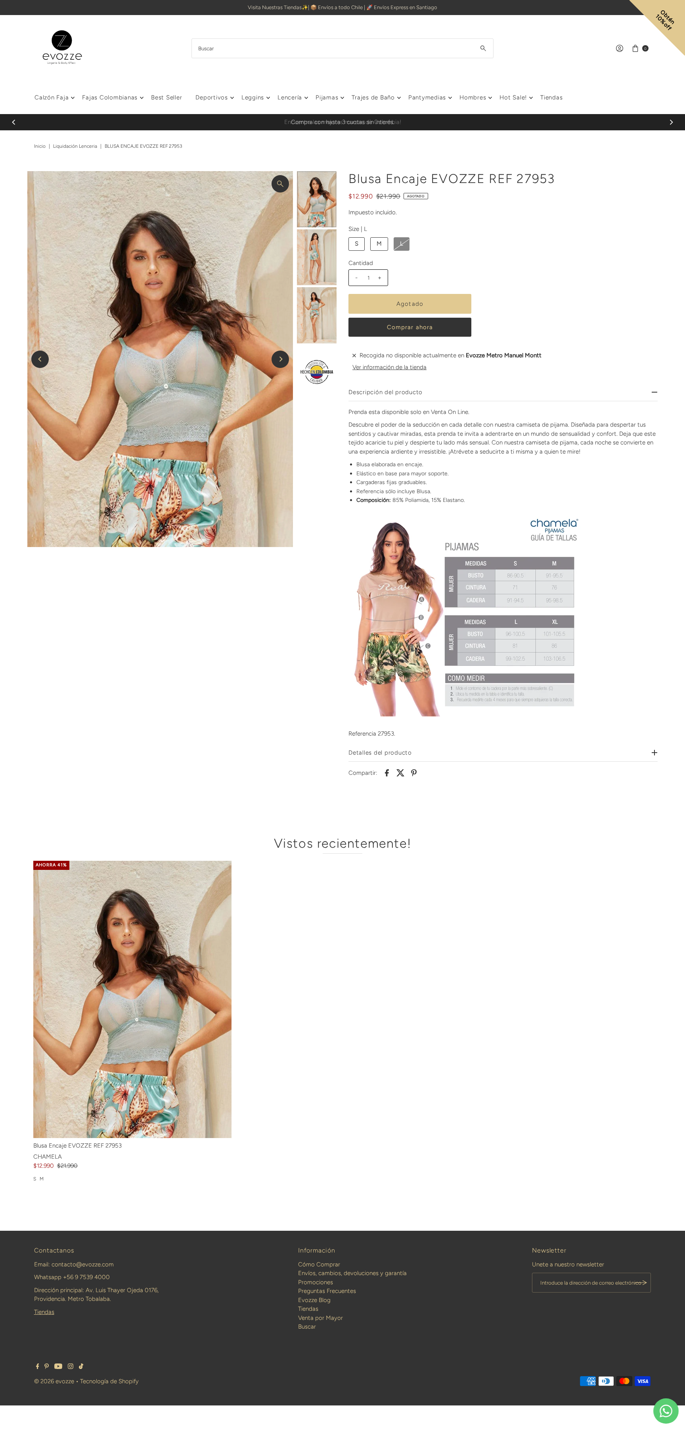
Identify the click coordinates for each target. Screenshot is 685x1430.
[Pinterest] (46, 1367)
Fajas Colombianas (110, 97)
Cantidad (360, 263)
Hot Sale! (513, 97)
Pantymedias (427, 97)
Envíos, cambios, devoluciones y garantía (352, 1273)
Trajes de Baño (373, 97)
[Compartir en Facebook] (387, 772)
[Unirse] (641, 1283)
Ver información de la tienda (389, 367)
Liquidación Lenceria (75, 146)
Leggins (252, 97)
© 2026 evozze (54, 1381)
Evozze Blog (314, 1300)
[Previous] (14, 122)
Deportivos (211, 97)
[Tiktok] (81, 1367)
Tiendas (551, 97)
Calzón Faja (51, 97)
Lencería (289, 97)
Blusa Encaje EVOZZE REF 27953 (77, 1145)
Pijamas (327, 97)
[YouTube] (58, 1367)
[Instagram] (70, 1367)
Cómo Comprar (319, 1264)
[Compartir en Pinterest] (414, 772)
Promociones (315, 1282)
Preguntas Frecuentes (327, 1291)
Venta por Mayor (320, 1317)
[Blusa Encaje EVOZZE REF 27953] (132, 999)
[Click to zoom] (280, 184)
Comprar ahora (410, 327)
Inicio (40, 146)
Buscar (307, 1326)
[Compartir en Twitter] (400, 772)
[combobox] (342, 48)
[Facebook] (37, 1367)
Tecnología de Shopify (109, 1381)
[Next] (671, 122)
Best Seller (166, 97)
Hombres (472, 97)
